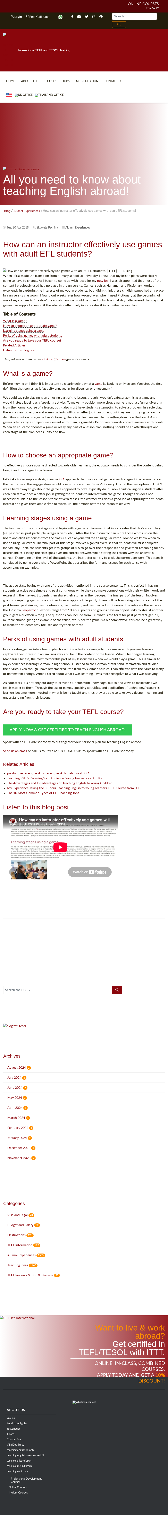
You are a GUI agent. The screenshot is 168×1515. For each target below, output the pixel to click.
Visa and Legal (20, 1215)
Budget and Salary (23, 1225)
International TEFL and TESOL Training (44, 50)
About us (16, 1410)
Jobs (66, 81)
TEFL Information (23, 1245)
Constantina (14, 1439)
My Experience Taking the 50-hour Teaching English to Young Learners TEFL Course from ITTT (74, 788)
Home (10, 81)
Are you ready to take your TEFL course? (32, 340)
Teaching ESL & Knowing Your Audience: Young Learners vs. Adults (54, 778)
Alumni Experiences (27, 211)
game (98, 383)
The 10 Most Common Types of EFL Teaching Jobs (43, 793)
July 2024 (16, 1077)
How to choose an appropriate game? (30, 325)
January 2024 (19, 1137)
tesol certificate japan (19, 1461)
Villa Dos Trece (15, 1445)
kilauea (11, 1418)
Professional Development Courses (26, 1480)
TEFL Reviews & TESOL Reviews (32, 1275)
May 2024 (16, 1097)
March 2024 (18, 1117)
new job (103, 280)
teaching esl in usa (17, 1471)
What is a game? (15, 320)
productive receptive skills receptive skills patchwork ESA (48, 773)
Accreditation (87, 81)
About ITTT (29, 81)
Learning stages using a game (23, 330)
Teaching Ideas (21, 1265)
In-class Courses (18, 1492)
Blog (7, 211)
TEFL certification (54, 359)
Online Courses (143, 4)
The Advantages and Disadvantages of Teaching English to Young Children (59, 783)
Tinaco (10, 1434)
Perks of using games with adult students (32, 335)
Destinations (19, 1235)
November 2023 (20, 1158)
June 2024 (16, 1087)
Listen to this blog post (19, 350)
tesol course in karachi (19, 1466)
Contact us (113, 81)
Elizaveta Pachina (47, 227)
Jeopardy (28, 610)
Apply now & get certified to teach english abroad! (68, 730)
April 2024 (16, 1107)
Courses (50, 81)
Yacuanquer (13, 1429)
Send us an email (15, 751)
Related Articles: (14, 345)
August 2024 (18, 1067)
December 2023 (20, 1148)
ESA (62, 479)
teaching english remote (21, 1450)
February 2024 (19, 1127)
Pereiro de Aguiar (17, 1423)
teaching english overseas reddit (25, 1455)
